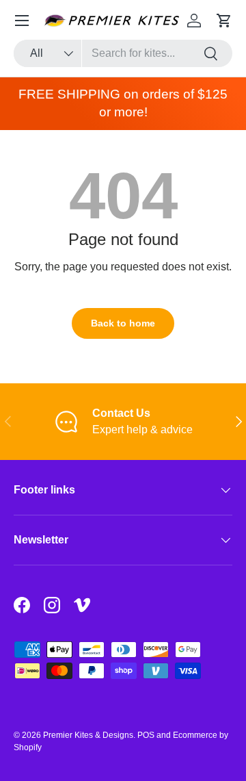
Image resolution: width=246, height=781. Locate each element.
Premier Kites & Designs (88, 735)
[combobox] (123, 53)
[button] (224, 20)
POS (145, 735)
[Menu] (22, 20)
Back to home (123, 323)
